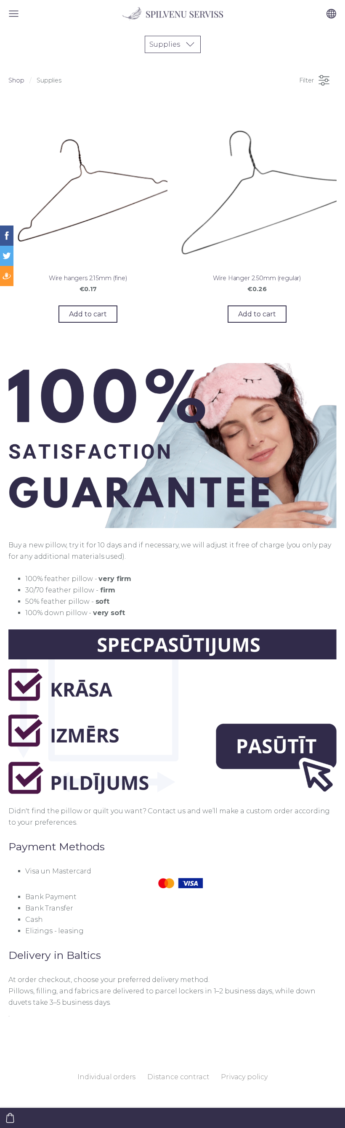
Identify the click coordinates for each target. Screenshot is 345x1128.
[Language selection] (331, 13)
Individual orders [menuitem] (106, 1077)
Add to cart (88, 314)
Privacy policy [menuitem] (244, 1077)
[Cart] (10, 1118)
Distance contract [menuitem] (178, 1077)
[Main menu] (13, 13)
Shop (16, 80)
